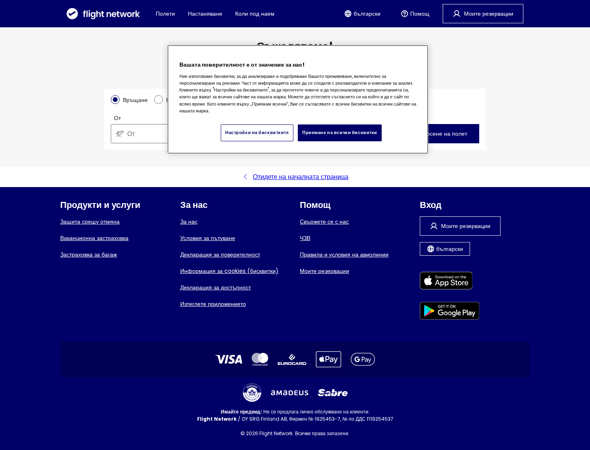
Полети (165, 14)
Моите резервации (324, 271)
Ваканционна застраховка (94, 238)
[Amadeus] (289, 392)
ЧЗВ (305, 238)
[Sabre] (333, 392)
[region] (297, 99)
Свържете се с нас (324, 222)
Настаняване (205, 14)
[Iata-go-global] (252, 392)
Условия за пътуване (207, 238)
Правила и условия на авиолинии (344, 254)
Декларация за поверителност (220, 254)
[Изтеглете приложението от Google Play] (450, 312)
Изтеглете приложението (213, 304)
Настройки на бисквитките (257, 132)
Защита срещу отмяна (90, 222)
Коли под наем (255, 14)
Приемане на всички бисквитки (339, 132)
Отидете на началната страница (300, 176)
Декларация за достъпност (215, 287)
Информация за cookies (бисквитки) (229, 271)
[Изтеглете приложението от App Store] (450, 282)
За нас (188, 222)
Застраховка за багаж (88, 254)
